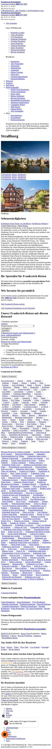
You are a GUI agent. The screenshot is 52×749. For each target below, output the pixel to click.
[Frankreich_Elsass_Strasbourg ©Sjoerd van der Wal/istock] (26, 175)
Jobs (7, 713)
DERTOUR (6, 634)
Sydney (4, 649)
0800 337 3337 (11, 298)
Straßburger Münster (40, 224)
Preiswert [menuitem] (9, 81)
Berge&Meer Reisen (10, 638)
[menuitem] (15, 61)
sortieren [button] (4, 324)
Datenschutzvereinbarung (15, 738)
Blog (8, 730)
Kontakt (9, 715)
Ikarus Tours (26, 634)
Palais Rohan (23, 226)
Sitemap (9, 709)
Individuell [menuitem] (10, 85)
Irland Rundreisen (44, 604)
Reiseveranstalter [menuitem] (12, 87)
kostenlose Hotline (14, 4)
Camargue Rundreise (9, 593)
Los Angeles (35, 647)
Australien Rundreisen (10, 606)
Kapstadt (45, 647)
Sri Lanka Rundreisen (34, 609)
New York (24, 647)
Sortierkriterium (7, 326)
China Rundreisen (8, 602)
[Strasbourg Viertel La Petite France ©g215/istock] (25, 211)
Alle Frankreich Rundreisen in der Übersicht (18, 308)
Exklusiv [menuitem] (9, 83)
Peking (9, 647)
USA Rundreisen (38, 602)
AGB (8, 717)
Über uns (9, 711)
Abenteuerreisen (12, 728)
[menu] (26, 76)
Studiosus (37, 636)
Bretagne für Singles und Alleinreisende (16, 342)
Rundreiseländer (32, 597)
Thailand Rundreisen (28, 604)
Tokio (16, 647)
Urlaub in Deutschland (9, 700)
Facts (8, 741)
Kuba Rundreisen (18, 609)
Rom (3, 647)
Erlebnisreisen (11, 736)
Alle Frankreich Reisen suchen (13, 304)
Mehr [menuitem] (8, 113)
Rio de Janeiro (14, 649)
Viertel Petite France (8, 226)
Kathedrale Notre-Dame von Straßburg (16, 224)
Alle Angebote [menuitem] (11, 23)
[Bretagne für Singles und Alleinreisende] (26, 335)
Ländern (7, 694)
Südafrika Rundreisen (28, 606)
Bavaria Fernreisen (25, 636)
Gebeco (13, 636)
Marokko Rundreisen (10, 604)
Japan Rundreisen (23, 602)
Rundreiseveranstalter (35, 629)
